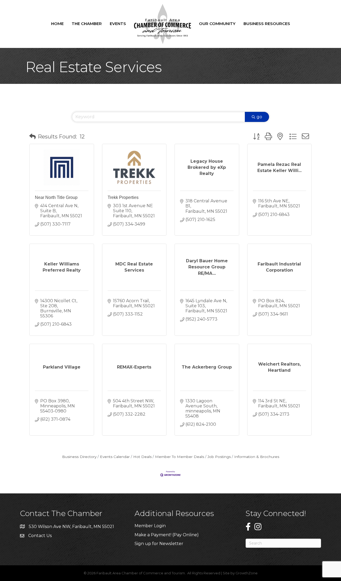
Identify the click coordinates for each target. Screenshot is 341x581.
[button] (32, 136)
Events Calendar (115, 457)
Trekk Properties (123, 197)
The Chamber (87, 23)
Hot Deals (142, 457)
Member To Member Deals (179, 457)
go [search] (259, 116)
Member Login (150, 525)
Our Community (217, 23)
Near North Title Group (56, 197)
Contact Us (40, 535)
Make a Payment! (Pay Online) (167, 534)
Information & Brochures (256, 457)
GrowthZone (247, 573)
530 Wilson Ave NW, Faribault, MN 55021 (71, 526)
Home (57, 23)
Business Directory (79, 457)
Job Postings (219, 457)
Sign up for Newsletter (159, 543)
